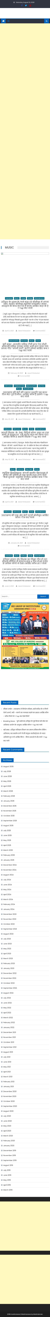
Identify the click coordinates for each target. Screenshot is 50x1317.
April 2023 (7, 953)
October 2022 (9, 983)
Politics (23, 556)
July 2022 (7, 998)
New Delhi (29, 469)
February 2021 (8, 1081)
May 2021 (7, 1067)
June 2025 (7, 835)
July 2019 (6, 1170)
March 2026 (8, 791)
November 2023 (9, 919)
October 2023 (9, 924)
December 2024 (10, 865)
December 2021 (9, 1032)
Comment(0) (40, 331)
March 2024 (8, 899)
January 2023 (8, 968)
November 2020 (9, 1096)
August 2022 (8, 993)
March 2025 (8, 850)
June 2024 (7, 884)
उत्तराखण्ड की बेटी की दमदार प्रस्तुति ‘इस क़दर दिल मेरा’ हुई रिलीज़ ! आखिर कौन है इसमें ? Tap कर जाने (25, 394)
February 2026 (9, 796)
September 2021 (9, 1047)
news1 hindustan (24, 331)
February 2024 (9, 904)
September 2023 (10, 929)
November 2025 (9, 811)
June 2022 (7, 1003)
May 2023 (7, 949)
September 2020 (10, 1106)
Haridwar (9, 298)
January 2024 (8, 909)
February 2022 (9, 1022)
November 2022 (9, 978)
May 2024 (7, 889)
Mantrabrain (38, 1314)
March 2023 (8, 958)
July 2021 (6, 1057)
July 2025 (7, 830)
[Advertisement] (25, 131)
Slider (23, 298)
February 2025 (9, 855)
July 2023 (7, 939)
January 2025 (8, 860)
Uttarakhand (39, 298)
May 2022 (7, 1008)
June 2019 (7, 1175)
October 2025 (9, 816)
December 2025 (9, 806)
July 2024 (7, 880)
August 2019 (8, 1165)
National (20, 469)
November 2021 (9, 1037)
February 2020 (9, 1141)
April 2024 (7, 894)
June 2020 (7, 1121)
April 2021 (7, 1072)
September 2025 (10, 820)
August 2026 (8, 766)
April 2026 (7, 786)
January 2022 (8, 1027)
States (30, 298)
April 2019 (7, 1185)
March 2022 (8, 1017)
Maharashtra (14, 341)
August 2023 (8, 934)
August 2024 (8, 875)
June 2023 (7, 944)
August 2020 (8, 1111)
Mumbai (24, 341)
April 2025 (7, 845)
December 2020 (10, 1091)
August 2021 (8, 1052)
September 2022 (10, 988)
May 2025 (7, 840)
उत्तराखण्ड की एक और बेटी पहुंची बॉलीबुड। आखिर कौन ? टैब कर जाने (25, 516)
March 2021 (7, 1077)
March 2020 (8, 1136)
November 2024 (9, 870)
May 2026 (7, 781)
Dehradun (8, 386)
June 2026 (7, 776)
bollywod (7, 429)
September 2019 (10, 1160)
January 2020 (8, 1145)
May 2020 (7, 1126)
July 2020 (7, 1116)
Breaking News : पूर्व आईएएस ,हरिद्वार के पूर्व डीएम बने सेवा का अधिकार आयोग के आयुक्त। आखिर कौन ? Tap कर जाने (25, 723)
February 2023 (9, 963)
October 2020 (9, 1101)
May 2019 (7, 1180)
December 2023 (9, 914)
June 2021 (7, 1062)
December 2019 (9, 1150)
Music (17, 298)
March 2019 (7, 1190)
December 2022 (9, 973)
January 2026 (8, 801)
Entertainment (19, 386)
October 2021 (8, 1042)
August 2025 (8, 825)
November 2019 (9, 1155)
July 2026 (7, 771)
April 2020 (7, 1131)
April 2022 (7, 1013)
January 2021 (8, 1086)
